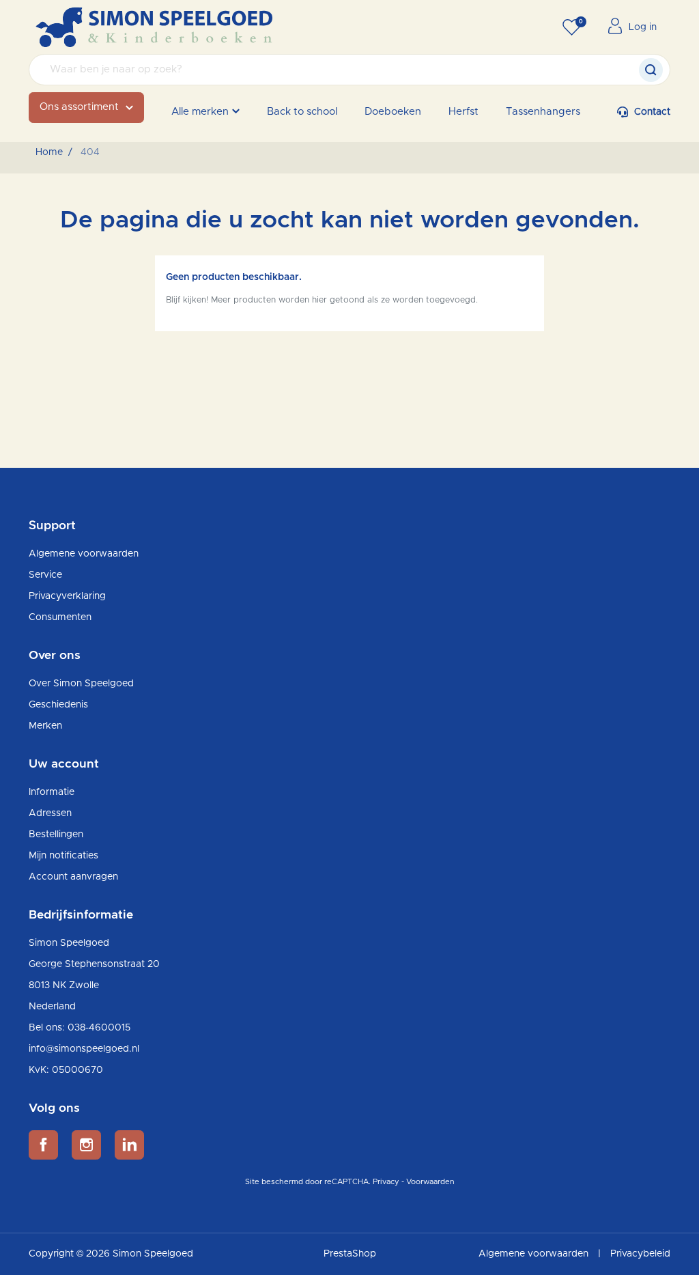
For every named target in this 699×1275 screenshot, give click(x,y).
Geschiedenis (58, 705)
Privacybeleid (640, 1254)
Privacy (386, 1182)
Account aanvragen (73, 877)
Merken (45, 726)
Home (49, 152)
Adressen (50, 813)
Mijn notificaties (63, 855)
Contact (652, 112)
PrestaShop (350, 1254)
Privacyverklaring (67, 596)
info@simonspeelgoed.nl (84, 1049)
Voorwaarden (430, 1182)
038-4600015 (99, 1028)
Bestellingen (56, 834)
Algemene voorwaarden (84, 554)
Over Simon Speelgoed (81, 683)
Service (45, 575)
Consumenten (60, 617)
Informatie (51, 792)
